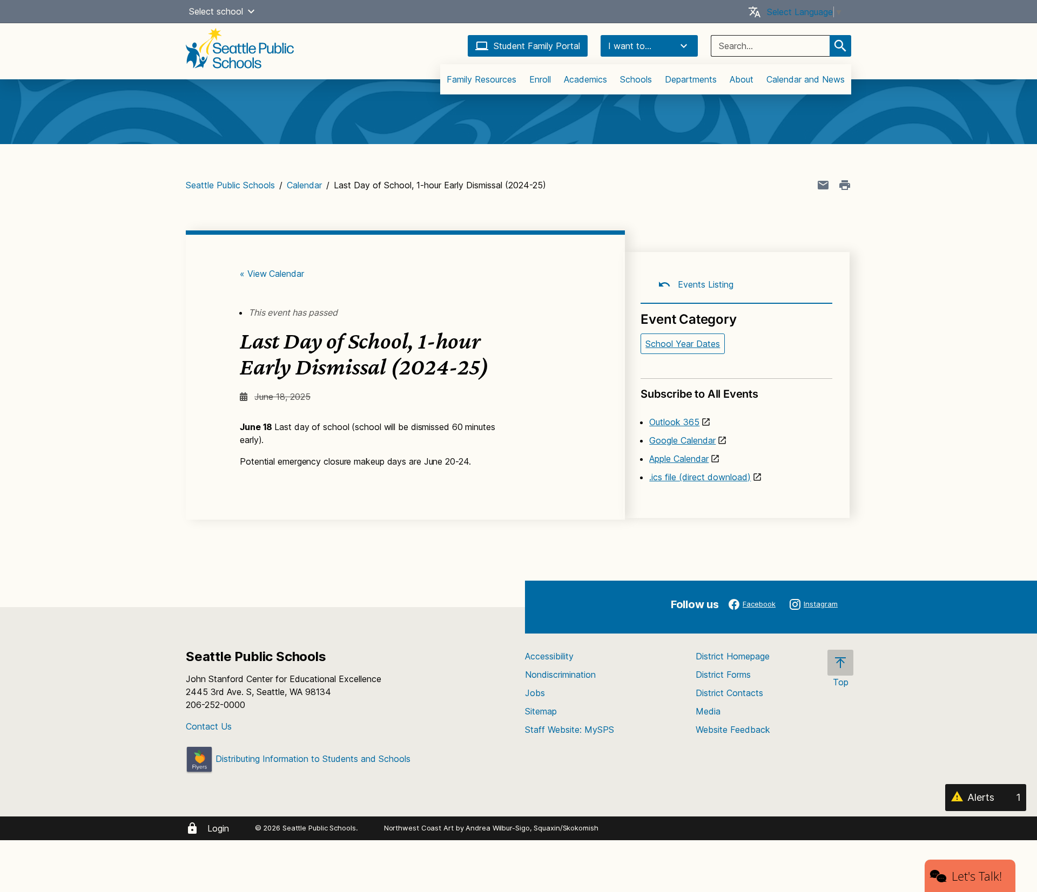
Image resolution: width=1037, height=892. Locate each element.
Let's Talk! (977, 876)
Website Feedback (733, 729)
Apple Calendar (679, 458)
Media (708, 711)
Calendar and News (805, 79)
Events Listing (704, 284)
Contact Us (209, 726)
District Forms (723, 674)
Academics (585, 79)
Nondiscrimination (560, 674)
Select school (216, 11)
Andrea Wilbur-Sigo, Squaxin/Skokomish (532, 827)
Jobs (535, 692)
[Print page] (844, 185)
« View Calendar (272, 273)
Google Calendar (682, 440)
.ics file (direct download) (700, 477)
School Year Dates (682, 343)
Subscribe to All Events (699, 393)
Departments (691, 79)
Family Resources (481, 79)
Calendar (304, 185)
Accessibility (549, 656)
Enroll (540, 79)
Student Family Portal (537, 45)
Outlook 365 (674, 422)
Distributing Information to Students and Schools (311, 758)
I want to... (629, 45)
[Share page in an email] (823, 185)
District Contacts (729, 692)
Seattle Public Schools (230, 185)
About (741, 79)
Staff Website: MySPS (569, 729)
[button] (251, 11)
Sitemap (541, 711)
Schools (636, 79)
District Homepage (733, 656)
